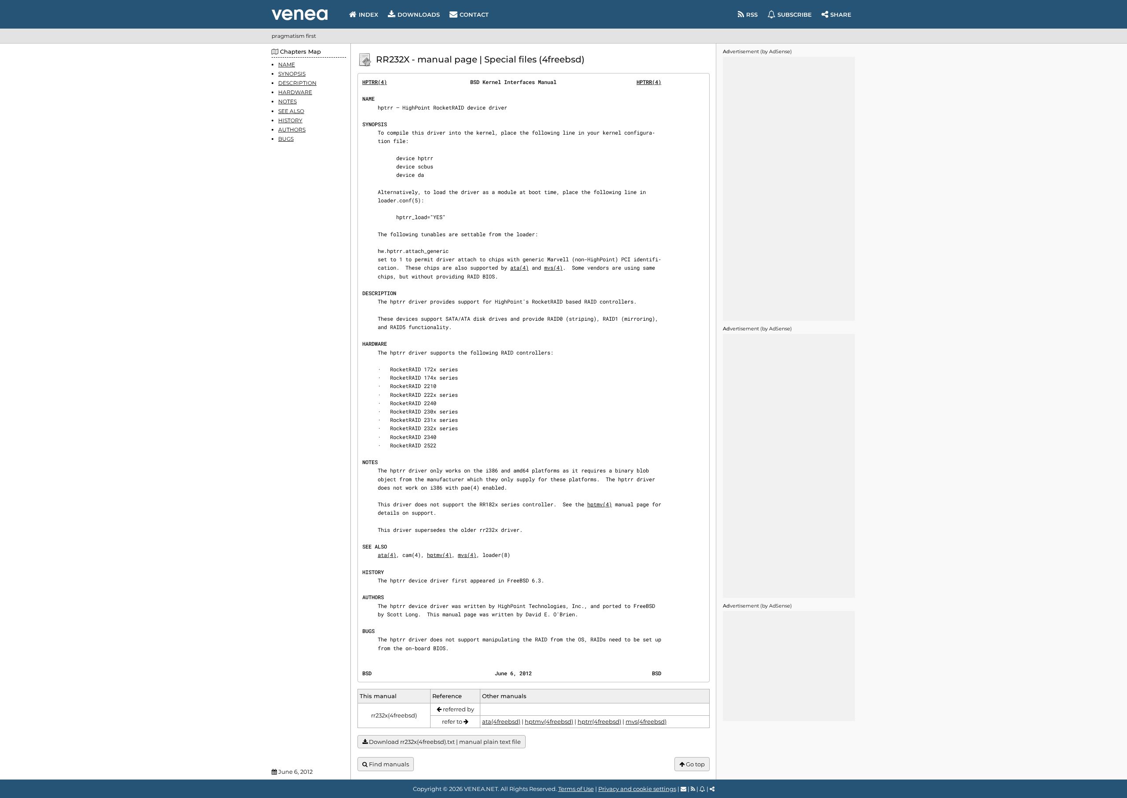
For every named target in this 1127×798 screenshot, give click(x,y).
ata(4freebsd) (501, 721)
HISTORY (290, 120)
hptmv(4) (599, 504)
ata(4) (519, 267)
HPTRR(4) (374, 81)
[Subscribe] (702, 788)
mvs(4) (553, 267)
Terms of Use (576, 788)
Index (368, 14)
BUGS (286, 139)
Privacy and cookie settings (637, 788)
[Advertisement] (789, 189)
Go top (695, 764)
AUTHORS (292, 129)
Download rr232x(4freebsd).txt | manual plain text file (444, 741)
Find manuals (388, 764)
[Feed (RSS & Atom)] (693, 788)
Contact (474, 14)
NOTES (287, 102)
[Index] (300, 14)
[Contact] (683, 788)
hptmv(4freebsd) (549, 721)
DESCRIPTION (297, 83)
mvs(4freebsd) (646, 721)
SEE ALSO (291, 111)
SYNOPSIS (292, 73)
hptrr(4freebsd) (599, 721)
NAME (286, 64)
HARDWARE (295, 92)
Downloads (419, 14)
